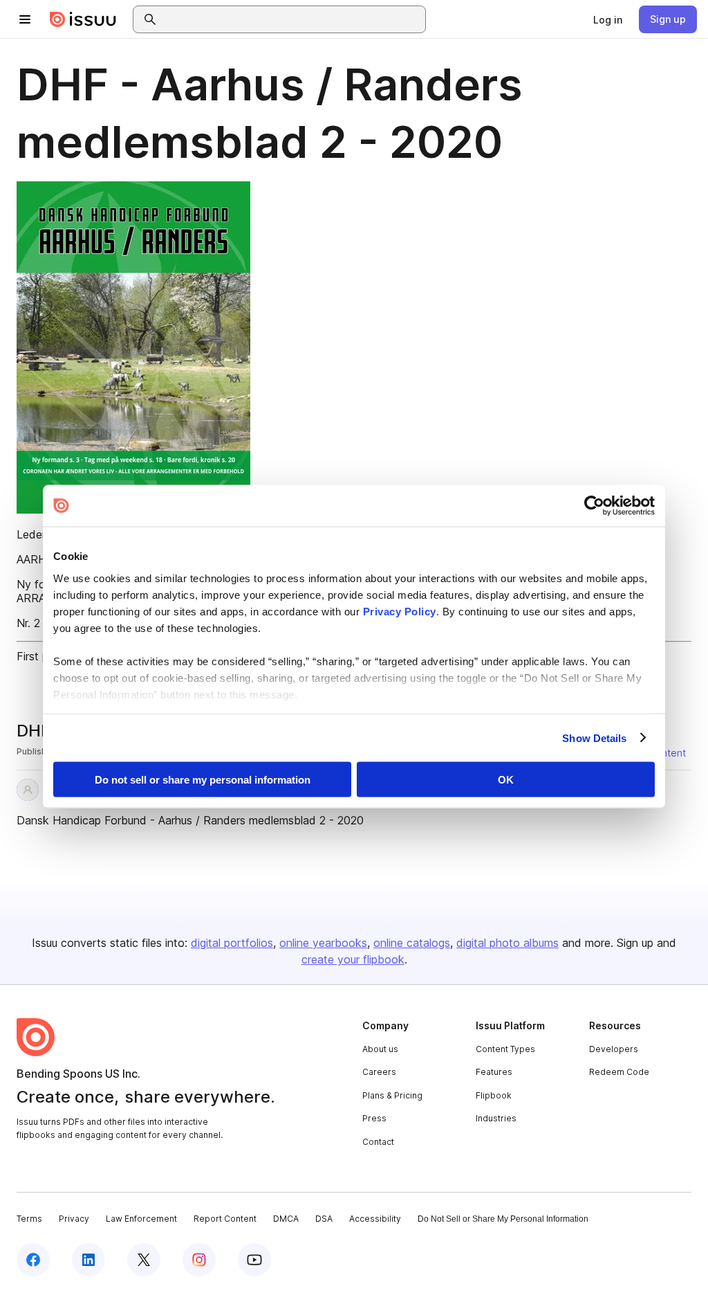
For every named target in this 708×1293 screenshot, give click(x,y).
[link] (607, 19)
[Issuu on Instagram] (199, 1259)
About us (380, 1049)
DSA (324, 1218)
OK (506, 780)
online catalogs (411, 943)
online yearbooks (323, 943)
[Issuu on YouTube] (254, 1259)
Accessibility (375, 1218)
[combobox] (292, 19)
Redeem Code (619, 1072)
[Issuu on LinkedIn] (88, 1259)
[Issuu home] (83, 19)
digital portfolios (232, 943)
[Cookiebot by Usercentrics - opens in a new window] (594, 506)
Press (374, 1118)
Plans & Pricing (392, 1095)
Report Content (225, 1218)
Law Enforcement (141, 1218)
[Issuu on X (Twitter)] (143, 1259)
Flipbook (494, 1095)
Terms (29, 1218)
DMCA (286, 1218)
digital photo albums (507, 943)
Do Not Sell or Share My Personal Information (503, 1219)
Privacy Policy (399, 611)
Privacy (74, 1218)
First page (42, 656)
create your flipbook (352, 959)
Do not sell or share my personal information (202, 780)
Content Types (505, 1049)
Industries (496, 1118)
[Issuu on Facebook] (33, 1259)
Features (494, 1072)
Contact (378, 1142)
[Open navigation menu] (25, 19)
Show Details (594, 737)
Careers (379, 1072)
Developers (613, 1049)
